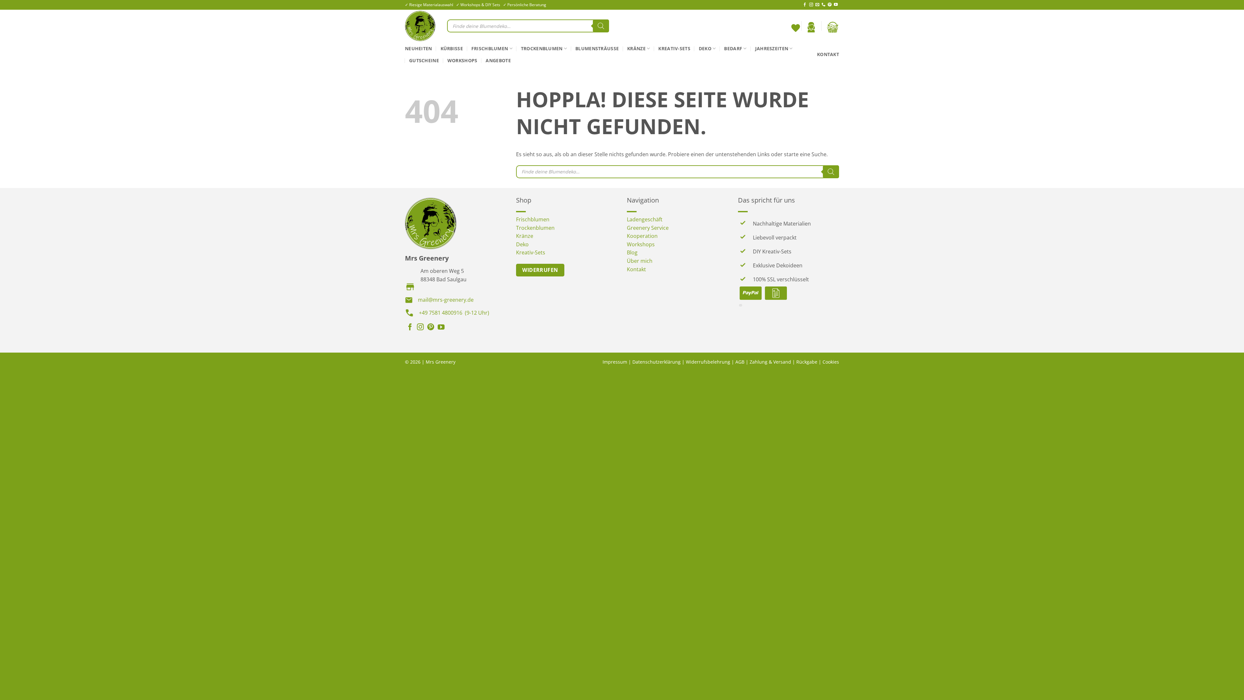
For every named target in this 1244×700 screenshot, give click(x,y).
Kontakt (828, 54)
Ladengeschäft (644, 219)
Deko (705, 48)
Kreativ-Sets (674, 48)
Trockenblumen (542, 48)
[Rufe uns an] (823, 5)
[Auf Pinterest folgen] (830, 5)
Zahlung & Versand (770, 362)
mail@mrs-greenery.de (446, 299)
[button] (811, 27)
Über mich (639, 260)
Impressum (615, 362)
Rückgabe (806, 362)
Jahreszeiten (771, 48)
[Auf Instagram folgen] (811, 5)
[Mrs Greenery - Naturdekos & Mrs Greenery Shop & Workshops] (421, 26)
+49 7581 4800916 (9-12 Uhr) (454, 312)
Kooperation (642, 235)
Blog (632, 252)
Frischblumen (489, 48)
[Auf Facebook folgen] (805, 5)
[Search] (601, 25)
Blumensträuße (597, 48)
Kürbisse (452, 48)
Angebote (498, 60)
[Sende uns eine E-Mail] (817, 5)
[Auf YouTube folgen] (836, 5)
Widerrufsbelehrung (708, 362)
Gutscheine (424, 60)
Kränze (636, 48)
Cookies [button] (831, 362)
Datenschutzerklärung (656, 362)
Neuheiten (418, 48)
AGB (739, 362)
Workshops (462, 60)
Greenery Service (648, 227)
